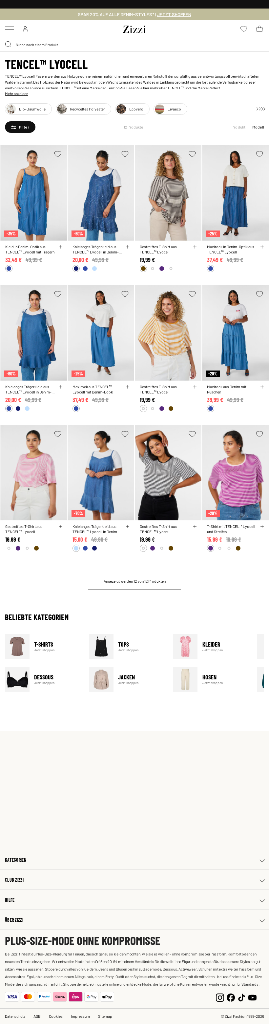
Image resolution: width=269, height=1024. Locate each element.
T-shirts (43, 646)
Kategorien (15, 860)
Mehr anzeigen (16, 93)
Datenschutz (15, 1016)
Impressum (80, 1016)
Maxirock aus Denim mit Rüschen (226, 389)
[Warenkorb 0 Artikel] (259, 29)
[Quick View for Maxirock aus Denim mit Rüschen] (262, 387)
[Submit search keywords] (8, 44)
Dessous (43, 679)
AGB (37, 1016)
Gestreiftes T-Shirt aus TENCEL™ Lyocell (158, 249)
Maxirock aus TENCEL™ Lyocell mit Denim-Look (92, 389)
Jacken (127, 679)
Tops (127, 646)
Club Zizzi (14, 880)
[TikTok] (242, 997)
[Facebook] (231, 997)
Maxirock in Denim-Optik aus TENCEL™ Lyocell (230, 249)
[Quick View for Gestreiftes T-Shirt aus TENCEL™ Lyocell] (194, 247)
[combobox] (134, 44)
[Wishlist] (58, 154)
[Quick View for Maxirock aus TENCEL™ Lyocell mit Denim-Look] (127, 387)
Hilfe (9, 900)
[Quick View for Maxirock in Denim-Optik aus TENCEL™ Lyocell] (262, 247)
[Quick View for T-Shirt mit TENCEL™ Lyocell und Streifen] (262, 526)
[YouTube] (252, 997)
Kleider (211, 646)
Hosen (211, 679)
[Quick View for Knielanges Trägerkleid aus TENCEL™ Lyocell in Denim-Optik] (127, 247)
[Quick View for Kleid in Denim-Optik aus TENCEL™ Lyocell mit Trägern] (60, 247)
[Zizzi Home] (134, 28)
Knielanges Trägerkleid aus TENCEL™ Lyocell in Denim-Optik (95, 249)
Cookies (56, 1016)
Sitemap (105, 1016)
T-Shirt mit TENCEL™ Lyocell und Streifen (231, 529)
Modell (258, 127)
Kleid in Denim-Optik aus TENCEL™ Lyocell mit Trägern (29, 249)
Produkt (239, 127)
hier (146, 87)
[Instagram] (220, 997)
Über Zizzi (14, 920)
